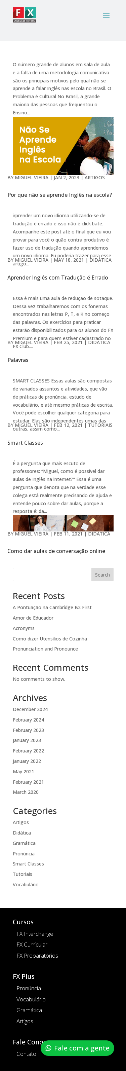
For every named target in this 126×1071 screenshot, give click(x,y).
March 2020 (26, 792)
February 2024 (28, 719)
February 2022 (28, 750)
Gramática (24, 843)
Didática (100, 260)
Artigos (95, 177)
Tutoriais (100, 425)
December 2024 (30, 709)
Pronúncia (24, 853)
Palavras (18, 360)
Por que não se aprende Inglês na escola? (59, 194)
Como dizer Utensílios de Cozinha (50, 638)
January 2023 (27, 740)
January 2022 (27, 761)
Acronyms (24, 628)
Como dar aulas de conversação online (56, 551)
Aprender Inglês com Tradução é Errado (57, 277)
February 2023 (28, 730)
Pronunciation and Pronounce (45, 648)
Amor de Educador (33, 618)
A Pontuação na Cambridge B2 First (52, 607)
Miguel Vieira (31, 177)
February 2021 (28, 782)
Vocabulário (26, 884)
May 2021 (23, 771)
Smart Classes (25, 442)
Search (102, 574)
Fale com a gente (82, 1047)
